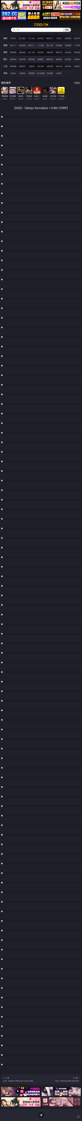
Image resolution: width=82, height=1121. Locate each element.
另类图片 (77, 59)
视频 (5, 45)
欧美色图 (31, 59)
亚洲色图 (22, 59)
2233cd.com (41, 25)
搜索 (67, 30)
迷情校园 (50, 66)
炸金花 (58, 38)
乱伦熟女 (68, 52)
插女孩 (13, 73)
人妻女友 (31, 66)
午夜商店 (22, 73)
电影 (5, 52)
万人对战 (31, 38)
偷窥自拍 (13, 59)
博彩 (5, 38)
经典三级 (59, 52)
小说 (5, 66)
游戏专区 (40, 38)
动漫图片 (40, 59)
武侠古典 (40, 66)
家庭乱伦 (22, 66)
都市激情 (13, 66)
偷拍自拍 (22, 52)
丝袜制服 (59, 45)
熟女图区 (68, 59)
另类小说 (59, 66)
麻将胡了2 (49, 38)
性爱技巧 (77, 66)
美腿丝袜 (50, 59)
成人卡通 (31, 52)
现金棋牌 (68, 38)
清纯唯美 (59, 59)
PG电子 (13, 38)
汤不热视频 (41, 73)
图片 (5, 59)
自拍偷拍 (22, 45)
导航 (5, 73)
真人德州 (22, 38)
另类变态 (77, 52)
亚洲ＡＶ (13, 45)
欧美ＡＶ (31, 45)
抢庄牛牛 (77, 38)
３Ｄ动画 (40, 45)
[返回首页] (78, 1116)
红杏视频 (50, 73)
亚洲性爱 (13, 52)
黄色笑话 (68, 66)
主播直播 (68, 45)
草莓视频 (31, 73)
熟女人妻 (50, 45)
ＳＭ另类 (77, 45)
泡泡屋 (58, 73)
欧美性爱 (40, 52)
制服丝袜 (50, 52)
